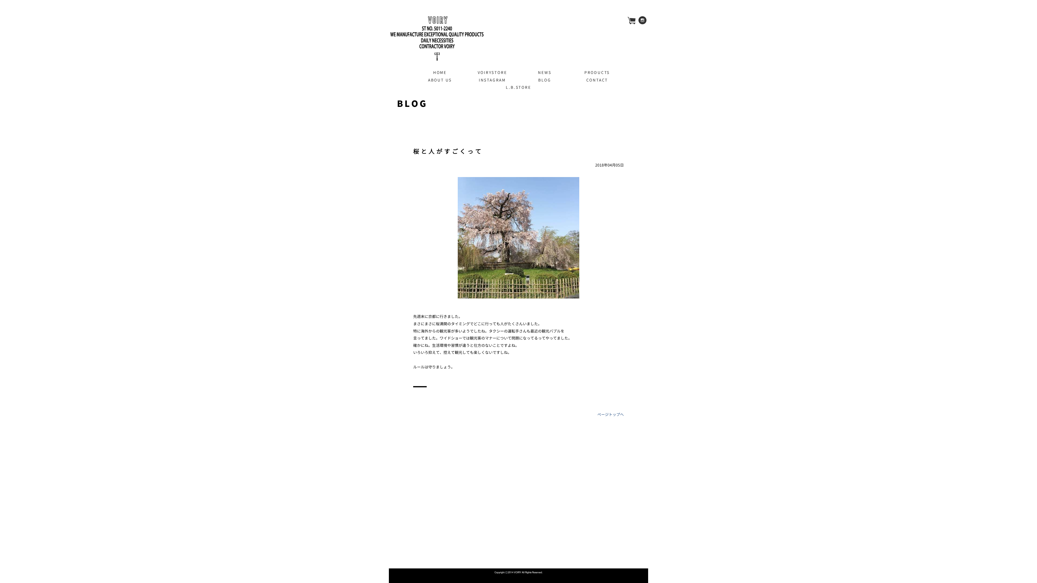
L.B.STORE (518, 87)
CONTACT (597, 80)
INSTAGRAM (492, 80)
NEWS (544, 72)
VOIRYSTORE (492, 72)
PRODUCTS (597, 72)
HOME (440, 72)
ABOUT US (440, 80)
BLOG (544, 80)
